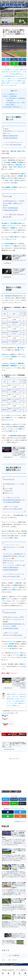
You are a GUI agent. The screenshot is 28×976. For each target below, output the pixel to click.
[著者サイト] (8, 812)
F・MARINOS (6, 791)
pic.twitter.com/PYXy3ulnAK (10, 628)
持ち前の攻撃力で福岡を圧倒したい (12, 107)
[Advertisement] (14, 774)
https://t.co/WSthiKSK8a (9, 624)
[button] (25, 463)
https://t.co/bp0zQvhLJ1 (9, 500)
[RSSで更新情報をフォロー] (20, 816)
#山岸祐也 (11, 207)
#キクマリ (10, 547)
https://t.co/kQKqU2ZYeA (11, 135)
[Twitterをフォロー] (20, 812)
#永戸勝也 (17, 554)
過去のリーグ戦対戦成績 (9, 96)
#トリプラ (18, 619)
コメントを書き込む (14, 955)
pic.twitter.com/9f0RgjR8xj (13, 502)
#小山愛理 (10, 567)
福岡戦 (19, 791)
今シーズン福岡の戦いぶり (10, 94)
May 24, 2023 (18, 509)
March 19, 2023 (7, 216)
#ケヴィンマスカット (14, 617)
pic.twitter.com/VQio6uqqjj (10, 138)
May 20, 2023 (17, 144)
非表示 (15, 90)
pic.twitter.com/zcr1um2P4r (10, 210)
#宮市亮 (14, 626)
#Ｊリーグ (21, 131)
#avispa (16, 207)
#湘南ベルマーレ (18, 203)
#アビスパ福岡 (7, 203)
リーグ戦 (13, 791)
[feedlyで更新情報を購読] (8, 816)
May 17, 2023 (16, 576)
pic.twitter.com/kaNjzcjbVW (10, 569)
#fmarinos (18, 500)
